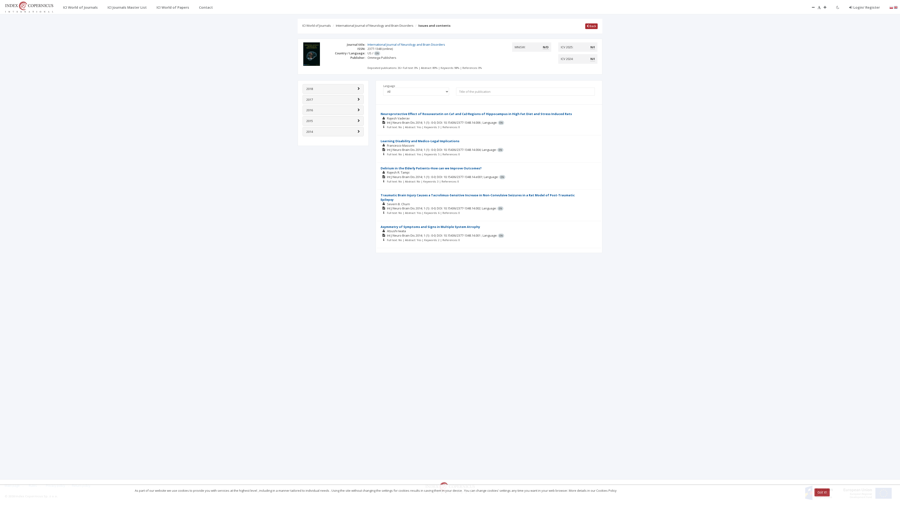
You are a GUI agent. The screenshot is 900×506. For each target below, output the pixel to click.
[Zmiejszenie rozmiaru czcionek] (811, 7)
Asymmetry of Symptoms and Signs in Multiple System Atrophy (430, 227)
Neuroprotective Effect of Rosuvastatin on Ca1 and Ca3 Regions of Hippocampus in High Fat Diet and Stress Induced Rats (476, 114)
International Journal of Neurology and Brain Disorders (374, 25)
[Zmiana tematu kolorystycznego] (837, 7)
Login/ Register (866, 7)
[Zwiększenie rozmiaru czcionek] (827, 7)
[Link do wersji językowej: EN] (896, 7)
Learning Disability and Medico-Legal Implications (420, 141)
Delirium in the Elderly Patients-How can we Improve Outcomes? (431, 168)
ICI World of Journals (316, 25)
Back (592, 26)
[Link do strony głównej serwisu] (29, 6)
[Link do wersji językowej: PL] (891, 7)
